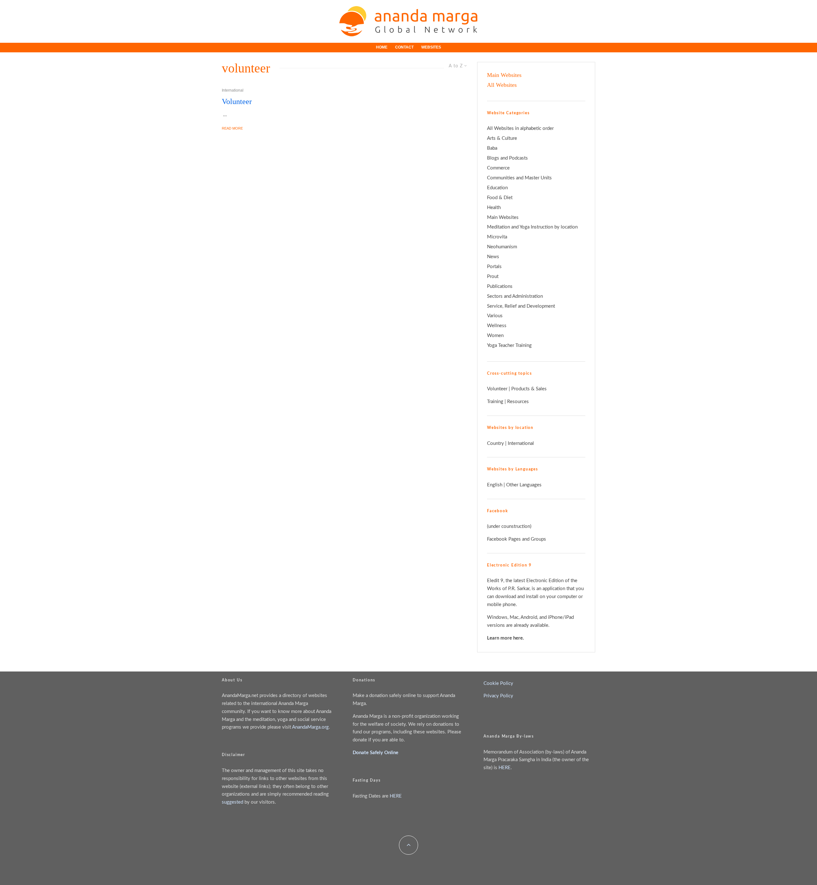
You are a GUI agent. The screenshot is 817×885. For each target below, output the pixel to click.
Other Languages (524, 485)
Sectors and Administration (515, 296)
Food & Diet (500, 197)
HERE (396, 796)
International (233, 90)
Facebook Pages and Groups (516, 539)
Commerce (498, 168)
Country (495, 443)
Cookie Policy (498, 683)
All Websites (502, 85)
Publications (500, 286)
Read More (232, 128)
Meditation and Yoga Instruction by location (532, 227)
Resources (518, 401)
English (494, 485)
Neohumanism (502, 246)
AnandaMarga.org (310, 727)
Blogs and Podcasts (507, 158)
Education (497, 187)
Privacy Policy (498, 696)
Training (495, 401)
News (493, 256)
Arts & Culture (502, 138)
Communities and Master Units (519, 178)
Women (495, 335)
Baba (492, 148)
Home (381, 47)
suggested (232, 802)
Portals (494, 266)
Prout (492, 276)
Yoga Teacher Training (509, 345)
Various (495, 315)
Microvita (497, 237)
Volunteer (237, 101)
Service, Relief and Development (521, 306)
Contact (404, 47)
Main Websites (504, 75)
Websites (431, 47)
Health (494, 207)
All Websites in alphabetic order (520, 128)
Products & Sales (529, 388)
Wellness (496, 325)
